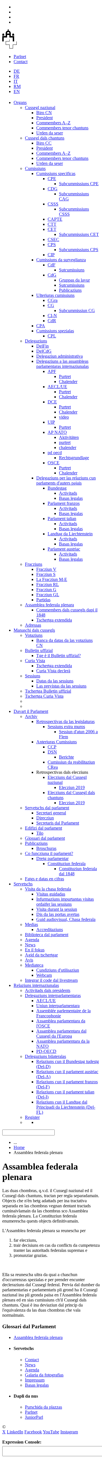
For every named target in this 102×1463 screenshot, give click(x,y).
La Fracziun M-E (51, 579)
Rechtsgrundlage (74, 457)
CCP (52, 746)
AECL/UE (57, 386)
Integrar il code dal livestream (51, 980)
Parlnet (20, 56)
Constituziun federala (67, 863)
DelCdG (44, 351)
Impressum (34, 1380)
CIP (51, 254)
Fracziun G (46, 589)
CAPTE (55, 219)
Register (32, 1117)
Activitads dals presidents (47, 990)
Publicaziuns (70, 290)
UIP (51, 422)
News (30, 944)
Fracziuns (33, 564)
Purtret (65, 376)
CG (51, 305)
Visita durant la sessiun (56, 909)
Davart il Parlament (31, 711)
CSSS (53, 204)
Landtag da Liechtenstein (70, 533)
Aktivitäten (69, 437)
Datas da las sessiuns (54, 681)
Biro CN (44, 112)
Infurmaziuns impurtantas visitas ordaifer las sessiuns (65, 902)
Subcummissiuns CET (79, 234)
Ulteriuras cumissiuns (55, 295)
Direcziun (45, 818)
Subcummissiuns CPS (78, 249)
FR (16, 76)
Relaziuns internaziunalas (36, 985)
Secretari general (51, 812)
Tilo (39, 833)
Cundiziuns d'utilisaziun (57, 970)
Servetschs (23, 883)
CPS (52, 244)
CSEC (53, 239)
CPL (52, 335)
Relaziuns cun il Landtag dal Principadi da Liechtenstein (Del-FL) (65, 1107)
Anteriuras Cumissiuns (56, 741)
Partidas (43, 599)
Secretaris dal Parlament (57, 823)
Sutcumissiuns (71, 270)
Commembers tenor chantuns (62, 127)
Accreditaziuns (49, 929)
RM (17, 86)
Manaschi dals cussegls (34, 630)
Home (19, 1147)
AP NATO (57, 432)
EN (17, 91)
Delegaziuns (36, 341)
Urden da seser (49, 133)
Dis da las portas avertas (57, 914)
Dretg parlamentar (52, 858)
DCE (52, 401)
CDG (53, 188)
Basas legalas (71, 498)
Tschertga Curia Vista (44, 696)
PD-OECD (46, 1051)
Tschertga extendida (54, 620)
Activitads (68, 493)
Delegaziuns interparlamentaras (53, 995)
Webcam (44, 975)
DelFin (42, 346)
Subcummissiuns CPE (79, 183)
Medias (31, 924)
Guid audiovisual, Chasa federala (65, 919)
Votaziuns (33, 635)
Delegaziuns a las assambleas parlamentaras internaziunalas (62, 364)
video (64, 417)
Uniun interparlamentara (58, 1005)
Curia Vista (35, 660)
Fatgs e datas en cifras (44, 878)
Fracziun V (46, 569)
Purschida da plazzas (43, 1407)
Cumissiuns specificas (55, 173)
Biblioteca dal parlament (46, 934)
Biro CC (44, 143)
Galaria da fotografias (44, 1375)
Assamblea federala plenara (49, 604)
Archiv (31, 716)
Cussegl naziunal (40, 107)
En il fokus (34, 949)
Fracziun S (46, 574)
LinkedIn (15, 1431)
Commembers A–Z (53, 122)
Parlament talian (62, 518)
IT (16, 81)
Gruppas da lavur (74, 280)
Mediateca (34, 965)
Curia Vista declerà (53, 670)
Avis (29, 960)
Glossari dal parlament (45, 838)
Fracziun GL (47, 594)
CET (52, 229)
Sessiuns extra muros (66, 726)
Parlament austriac (64, 549)
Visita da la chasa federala (48, 889)
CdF (52, 264)
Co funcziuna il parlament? (49, 853)
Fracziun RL (47, 584)
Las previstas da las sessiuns (61, 686)
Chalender (68, 381)
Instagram (69, 1431)
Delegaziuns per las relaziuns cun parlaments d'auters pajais (66, 480)
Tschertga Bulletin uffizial (48, 691)
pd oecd (55, 452)
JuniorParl (34, 1417)
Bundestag (57, 488)
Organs (20, 102)
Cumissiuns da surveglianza (61, 259)
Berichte (66, 757)
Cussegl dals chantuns (44, 138)
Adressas (33, 625)
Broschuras (46, 848)
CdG (52, 275)
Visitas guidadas (50, 894)
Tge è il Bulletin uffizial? (58, 655)
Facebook (33, 1431)
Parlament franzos (64, 503)
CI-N (52, 315)
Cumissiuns (35, 168)
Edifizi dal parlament (43, 828)
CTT (52, 224)
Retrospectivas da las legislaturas (65, 721)
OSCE (54, 462)
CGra (53, 300)
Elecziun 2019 (72, 787)
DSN (52, 752)
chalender (67, 447)
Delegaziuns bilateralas (45, 1056)
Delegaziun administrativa (59, 356)
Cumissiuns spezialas (55, 330)
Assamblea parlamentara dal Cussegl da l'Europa (61, 1033)
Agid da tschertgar (41, 955)
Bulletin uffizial (39, 650)
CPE (52, 178)
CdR (52, 320)
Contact (20, 61)
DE (17, 71)
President (44, 117)
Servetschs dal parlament (47, 807)
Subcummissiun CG (77, 310)
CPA (40, 325)
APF (52, 371)
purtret (65, 442)
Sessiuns (32, 675)
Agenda (32, 939)
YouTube (51, 1431)
